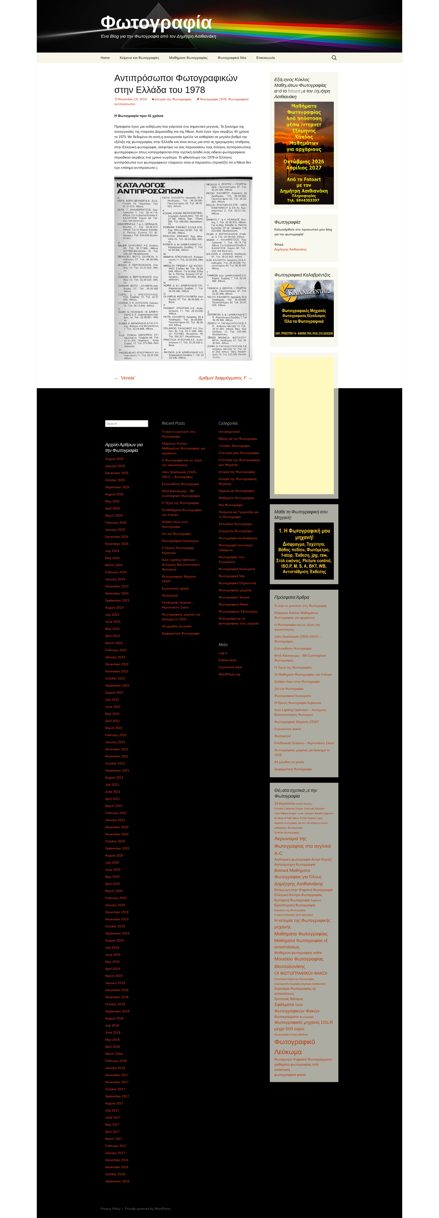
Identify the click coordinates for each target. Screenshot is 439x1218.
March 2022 (114, 728)
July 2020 (112, 862)
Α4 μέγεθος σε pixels (289, 762)
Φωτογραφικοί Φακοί (233, 604)
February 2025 (116, 522)
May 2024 (112, 558)
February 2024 (116, 572)
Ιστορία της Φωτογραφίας (173, 99)
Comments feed (230, 667)
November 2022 (116, 671)
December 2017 (116, 1075)
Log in (223, 653)
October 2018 (115, 1004)
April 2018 (112, 1046)
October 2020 (115, 841)
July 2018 (112, 1025)
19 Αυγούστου (284, 803)
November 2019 (116, 919)
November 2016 (116, 1167)
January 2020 (115, 905)
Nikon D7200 (300, 818)
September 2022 (117, 685)
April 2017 (112, 1131)
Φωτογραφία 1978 (213, 99)
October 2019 (115, 926)
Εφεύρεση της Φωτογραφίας (289, 910)
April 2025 (112, 508)
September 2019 (117, 933)
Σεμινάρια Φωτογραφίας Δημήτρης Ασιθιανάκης (300, 983)
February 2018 (116, 1061)
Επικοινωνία (265, 58)
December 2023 (116, 586)
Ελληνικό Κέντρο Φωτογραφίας (298, 895)
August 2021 (114, 777)
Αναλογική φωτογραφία (292, 859)
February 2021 (116, 813)
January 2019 (115, 983)
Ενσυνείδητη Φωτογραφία (292, 648)
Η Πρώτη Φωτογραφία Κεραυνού (297, 703)
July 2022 (112, 699)
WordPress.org (229, 674)
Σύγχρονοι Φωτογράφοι (235, 531)
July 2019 (112, 947)
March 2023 (114, 643)
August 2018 (114, 1018)
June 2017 (112, 1117)
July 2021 (112, 784)
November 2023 (116, 593)
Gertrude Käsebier (314, 808)
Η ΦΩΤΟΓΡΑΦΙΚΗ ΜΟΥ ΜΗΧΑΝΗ (293, 915)
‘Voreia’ (124, 377)
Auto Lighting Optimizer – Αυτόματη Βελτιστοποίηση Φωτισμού (181, 564)
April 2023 (112, 636)
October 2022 (115, 678)
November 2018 (116, 997)
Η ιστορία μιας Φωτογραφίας (239, 453)
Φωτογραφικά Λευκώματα (292, 696)
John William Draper (285, 813)
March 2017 (114, 1139)
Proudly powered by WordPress (148, 1208)
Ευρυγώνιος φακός (288, 729)
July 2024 (112, 551)
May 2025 (112, 501)
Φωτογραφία (306, 1017)
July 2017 (112, 1110)
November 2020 (116, 834)
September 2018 (117, 1011)
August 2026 (114, 459)
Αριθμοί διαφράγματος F (225, 377)
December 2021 (116, 749)
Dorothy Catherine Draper (288, 808)
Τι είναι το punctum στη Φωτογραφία (300, 606)
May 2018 (112, 1039)
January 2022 (115, 742)
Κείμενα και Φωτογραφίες (139, 58)
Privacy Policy (110, 1208)
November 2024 (116, 544)
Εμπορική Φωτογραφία (292, 900)
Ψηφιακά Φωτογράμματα (312, 1059)
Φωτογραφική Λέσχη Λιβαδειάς (291, 1034)
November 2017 (116, 1082)
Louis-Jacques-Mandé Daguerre (315, 813)
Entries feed (227, 660)
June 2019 (112, 954)
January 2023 (115, 657)
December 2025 (116, 473)
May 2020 (112, 876)
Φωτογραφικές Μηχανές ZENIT (296, 722)
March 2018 (114, 1054)
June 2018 (112, 1032)
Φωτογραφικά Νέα (232, 58)
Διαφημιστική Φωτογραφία (293, 769)
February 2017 (116, 1146)
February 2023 (116, 650)
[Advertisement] (304, 425)
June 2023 (112, 622)
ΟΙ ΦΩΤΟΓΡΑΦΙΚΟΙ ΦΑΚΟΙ (300, 973)
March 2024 (114, 565)
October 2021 (115, 763)
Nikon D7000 (284, 818)
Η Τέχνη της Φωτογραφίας (293, 667)
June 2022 (112, 707)
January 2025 (115, 529)
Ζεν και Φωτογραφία (288, 688)
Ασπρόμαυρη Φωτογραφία (294, 864)
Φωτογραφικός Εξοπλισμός (238, 611)
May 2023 (112, 629)
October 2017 (115, 1089)
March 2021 (114, 806)
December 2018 (116, 990)
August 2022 (114, 692)
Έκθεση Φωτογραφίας (286, 832)
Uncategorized (229, 431)
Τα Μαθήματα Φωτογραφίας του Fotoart (303, 674)
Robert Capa (315, 818)
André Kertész (304, 803)
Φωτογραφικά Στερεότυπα (237, 583)
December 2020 (116, 827)
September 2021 (117, 770)
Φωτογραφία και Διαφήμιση (238, 538)
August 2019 (114, 940)
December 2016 (116, 1160)
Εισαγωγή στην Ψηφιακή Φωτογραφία (303, 890)
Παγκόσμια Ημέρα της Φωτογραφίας (294, 979)
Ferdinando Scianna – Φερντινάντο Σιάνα (304, 743)
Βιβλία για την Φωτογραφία (238, 438)
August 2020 (114, 855)
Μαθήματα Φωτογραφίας (188, 58)
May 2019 (112, 961)
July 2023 (112, 614)
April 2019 (112, 969)
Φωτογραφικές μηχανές (235, 590)
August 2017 (114, 1103)
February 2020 (116, 898)
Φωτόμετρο (282, 736)
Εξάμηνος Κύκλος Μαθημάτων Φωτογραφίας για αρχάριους (183, 448)
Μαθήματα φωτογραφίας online (298, 953)
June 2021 (112, 791)
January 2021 (115, 820)
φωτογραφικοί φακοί (289, 1075)
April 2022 (112, 721)
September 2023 (117, 600)
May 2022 (112, 714)
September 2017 (117, 1096)
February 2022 (116, 735)
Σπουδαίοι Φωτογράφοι (235, 524)
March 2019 (114, 976)
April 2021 (112, 799)
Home (105, 58)
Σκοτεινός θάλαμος (288, 999)
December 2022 (116, 664)
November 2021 (116, 756)
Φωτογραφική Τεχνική (234, 597)
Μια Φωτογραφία (231, 505)
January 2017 (115, 1153)
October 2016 (115, 1174)
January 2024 (115, 579)
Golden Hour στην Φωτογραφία (297, 681)
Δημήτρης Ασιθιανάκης (290, 249)
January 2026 (115, 466)
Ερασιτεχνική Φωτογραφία (294, 905)
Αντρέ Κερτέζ (321, 859)
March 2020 (114, 891)
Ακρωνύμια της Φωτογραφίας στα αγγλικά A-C (302, 846)
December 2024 (116, 537)
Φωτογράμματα (286, 1017)
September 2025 (117, 487)
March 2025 (114, 515)
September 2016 (117, 1181)
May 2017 (112, 1124)
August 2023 (114, 607)
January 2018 (115, 1068)
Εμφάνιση (316, 900)
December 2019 (116, 912)
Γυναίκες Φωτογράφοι (234, 446)
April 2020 (112, 884)
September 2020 (117, 848)
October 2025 (115, 480)
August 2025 (114, 494)
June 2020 (112, 869)
